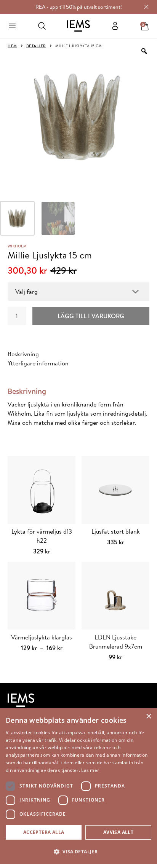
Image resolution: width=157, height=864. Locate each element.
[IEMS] (78, 26)
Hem (12, 45)
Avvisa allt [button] (118, 832)
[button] (78, 851)
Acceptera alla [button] (43, 832)
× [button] (148, 716)
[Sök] (41, 25)
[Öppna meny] (12, 25)
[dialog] (78, 786)
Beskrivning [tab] (23, 354)
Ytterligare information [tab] (38, 363)
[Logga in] (115, 25)
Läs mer (90, 770)
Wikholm (17, 246)
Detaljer (36, 45)
